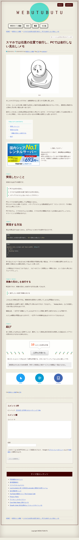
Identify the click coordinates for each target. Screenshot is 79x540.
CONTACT (69, 5)
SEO (27, 26)
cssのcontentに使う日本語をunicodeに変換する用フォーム (29, 488)
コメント (11, 419)
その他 (44, 26)
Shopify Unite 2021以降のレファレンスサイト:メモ (26, 505)
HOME (8, 31)
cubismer (44, 51)
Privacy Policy (14, 496)
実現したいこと (15, 126)
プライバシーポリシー (56, 450)
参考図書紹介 (14, 482)
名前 (9, 442)
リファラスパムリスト (17, 485)
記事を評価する (39, 353)
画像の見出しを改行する (18, 133)
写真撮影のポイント (16, 479)
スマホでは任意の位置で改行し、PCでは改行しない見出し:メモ (41, 31)
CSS (38, 51)
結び (11, 136)
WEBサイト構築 (15, 26)
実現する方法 (14, 130)
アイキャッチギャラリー (18, 499)
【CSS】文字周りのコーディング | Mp (28, 410)
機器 (35, 26)
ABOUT (60, 5)
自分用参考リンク (15, 491)
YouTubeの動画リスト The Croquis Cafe (22, 494)
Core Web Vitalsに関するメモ (19, 502)
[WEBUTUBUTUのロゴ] (39, 12)
